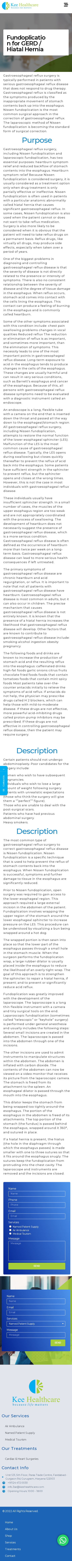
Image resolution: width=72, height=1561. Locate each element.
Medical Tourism (22, 1233)
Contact (10, 1555)
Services (13, 1222)
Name (12, 1188)
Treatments (12, 1549)
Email (12, 1211)
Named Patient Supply (26, 1226)
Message (14, 1238)
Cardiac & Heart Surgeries (21, 1458)
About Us (11, 1529)
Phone (12, 1199)
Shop (8, 1535)
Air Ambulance (21, 1230)
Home (9, 1522)
